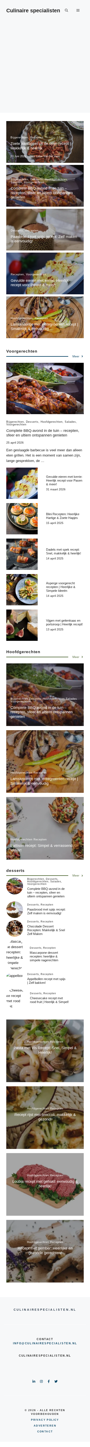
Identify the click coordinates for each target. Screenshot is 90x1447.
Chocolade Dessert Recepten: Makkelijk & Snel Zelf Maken (46, 930)
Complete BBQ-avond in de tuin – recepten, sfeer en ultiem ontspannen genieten (42, 192)
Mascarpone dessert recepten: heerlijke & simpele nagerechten (44, 956)
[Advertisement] (45, 68)
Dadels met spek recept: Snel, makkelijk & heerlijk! (63, 551)
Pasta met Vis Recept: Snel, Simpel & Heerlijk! (45, 1050)
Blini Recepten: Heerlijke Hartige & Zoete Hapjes (62, 516)
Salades (16, 182)
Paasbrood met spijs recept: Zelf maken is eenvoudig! (46, 911)
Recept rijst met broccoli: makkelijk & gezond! (45, 1117)
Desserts (36, 179)
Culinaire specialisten (33, 10)
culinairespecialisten (48, 1343)
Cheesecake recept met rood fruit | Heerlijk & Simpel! (49, 1000)
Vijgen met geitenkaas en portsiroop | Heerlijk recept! (64, 622)
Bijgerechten (19, 137)
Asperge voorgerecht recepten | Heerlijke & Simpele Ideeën (60, 586)
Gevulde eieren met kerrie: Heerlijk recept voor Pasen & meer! (40, 282)
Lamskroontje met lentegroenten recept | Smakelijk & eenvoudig (44, 326)
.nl (74, 1343)
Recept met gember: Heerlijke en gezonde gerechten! (45, 1250)
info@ (19, 1343)
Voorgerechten (34, 182)
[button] (66, 10)
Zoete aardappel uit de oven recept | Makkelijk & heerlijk (40, 146)
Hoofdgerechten (56, 179)
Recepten (36, 137)
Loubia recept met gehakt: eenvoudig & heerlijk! (45, 1183)
